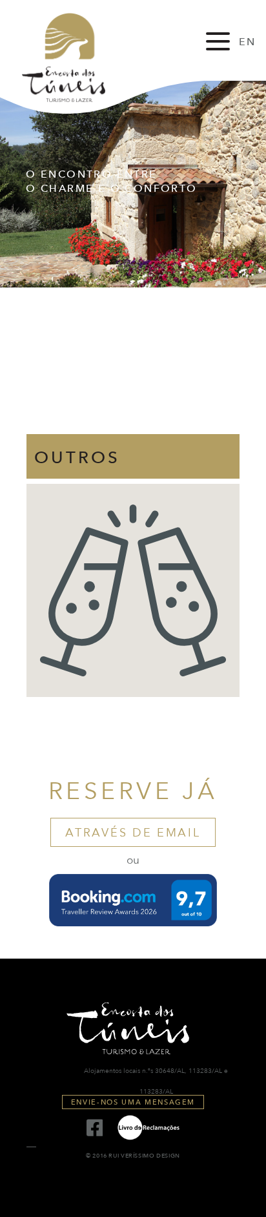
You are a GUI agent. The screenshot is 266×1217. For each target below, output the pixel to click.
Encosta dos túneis (74, 57)
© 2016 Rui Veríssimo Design (133, 1156)
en (247, 42)
